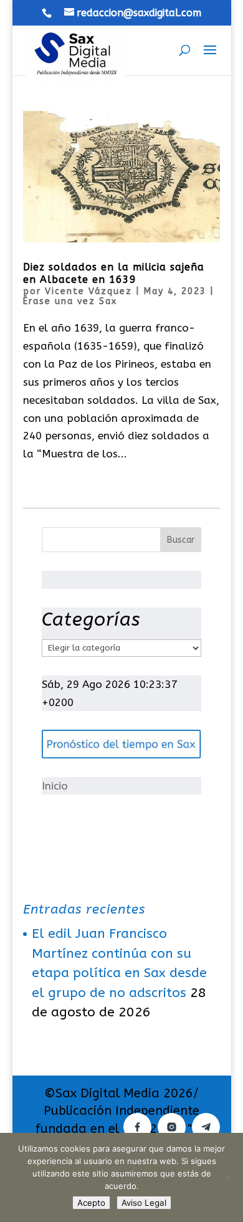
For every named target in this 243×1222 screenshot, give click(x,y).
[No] (227, 1178)
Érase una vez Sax (70, 301)
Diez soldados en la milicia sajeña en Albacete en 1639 (113, 273)
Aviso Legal (144, 1203)
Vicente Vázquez (88, 291)
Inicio (55, 786)
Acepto (91, 1203)
